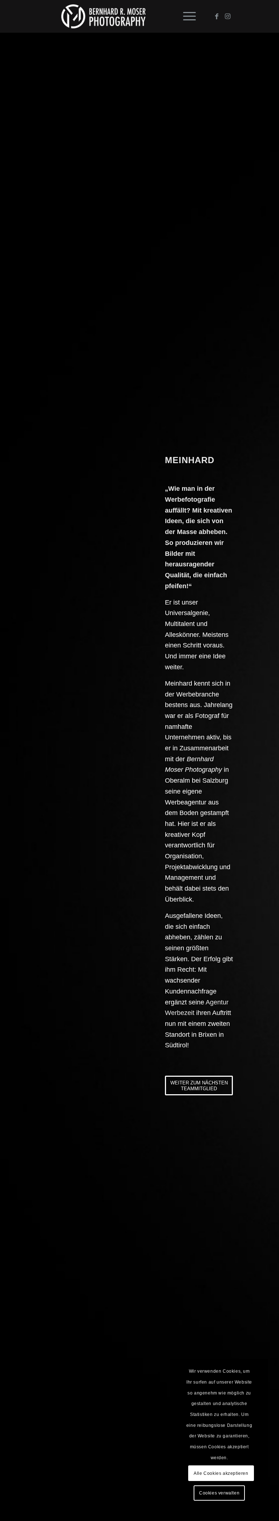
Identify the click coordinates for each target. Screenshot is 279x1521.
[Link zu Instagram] (227, 16)
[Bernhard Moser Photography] (103, 16)
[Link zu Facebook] (216, 16)
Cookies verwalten (219, 1493)
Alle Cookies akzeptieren (221, 1473)
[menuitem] (186, 16)
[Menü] (186, 16)
